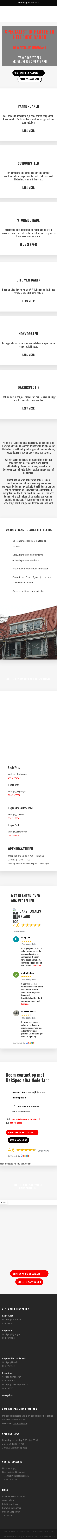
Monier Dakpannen (11, 1511)
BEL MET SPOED (29, 244)
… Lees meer (36, 965)
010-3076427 (14, 777)
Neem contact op (18, 1140)
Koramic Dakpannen (11, 1507)
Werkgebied (7, 1395)
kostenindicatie (20, 1423)
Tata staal (7, 1515)
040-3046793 (14, 835)
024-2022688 (14, 795)
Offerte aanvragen (29, 79)
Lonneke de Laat (28, 1011)
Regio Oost (7, 1330)
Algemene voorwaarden (13, 1496)
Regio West (7, 1315)
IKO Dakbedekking (11, 1504)
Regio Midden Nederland (14, 1358)
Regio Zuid (7, 1373)
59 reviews (20, 931)
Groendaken (8, 1500)
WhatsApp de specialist (27, 72)
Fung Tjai (25, 937)
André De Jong (27, 973)
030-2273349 (14, 818)
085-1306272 (16, 1123)
